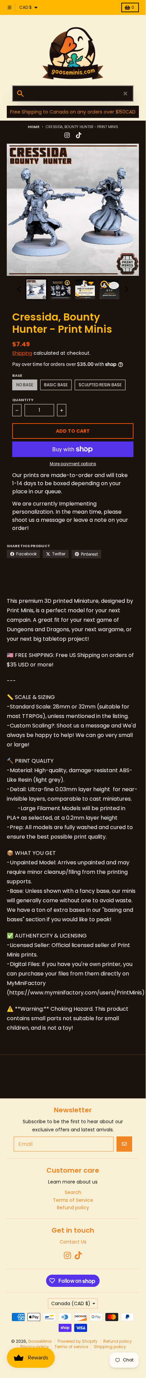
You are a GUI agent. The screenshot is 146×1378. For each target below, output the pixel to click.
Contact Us (73, 1241)
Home (33, 126)
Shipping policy (110, 1347)
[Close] (125, 93)
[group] (36, 289)
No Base (24, 385)
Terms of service (71, 1347)
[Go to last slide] (19, 289)
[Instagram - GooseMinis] (67, 135)
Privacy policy (34, 1347)
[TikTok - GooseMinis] (78, 135)
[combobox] (72, 93)
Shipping (22, 353)
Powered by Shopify (78, 1341)
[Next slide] (126, 289)
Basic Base (56, 385)
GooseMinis (40, 1341)
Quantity (23, 400)
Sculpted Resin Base (100, 385)
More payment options (73, 464)
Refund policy (117, 1341)
